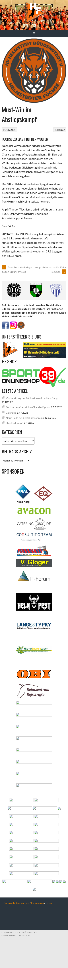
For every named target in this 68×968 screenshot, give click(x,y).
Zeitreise (11, 412)
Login (49, 903)
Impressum (37, 903)
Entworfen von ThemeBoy (15, 935)
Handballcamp (14, 423)
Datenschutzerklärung (16, 903)
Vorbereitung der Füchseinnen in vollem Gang (32, 398)
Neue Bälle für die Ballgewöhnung (25, 417)
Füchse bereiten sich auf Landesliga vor (28, 407)
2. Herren (60, 129)
